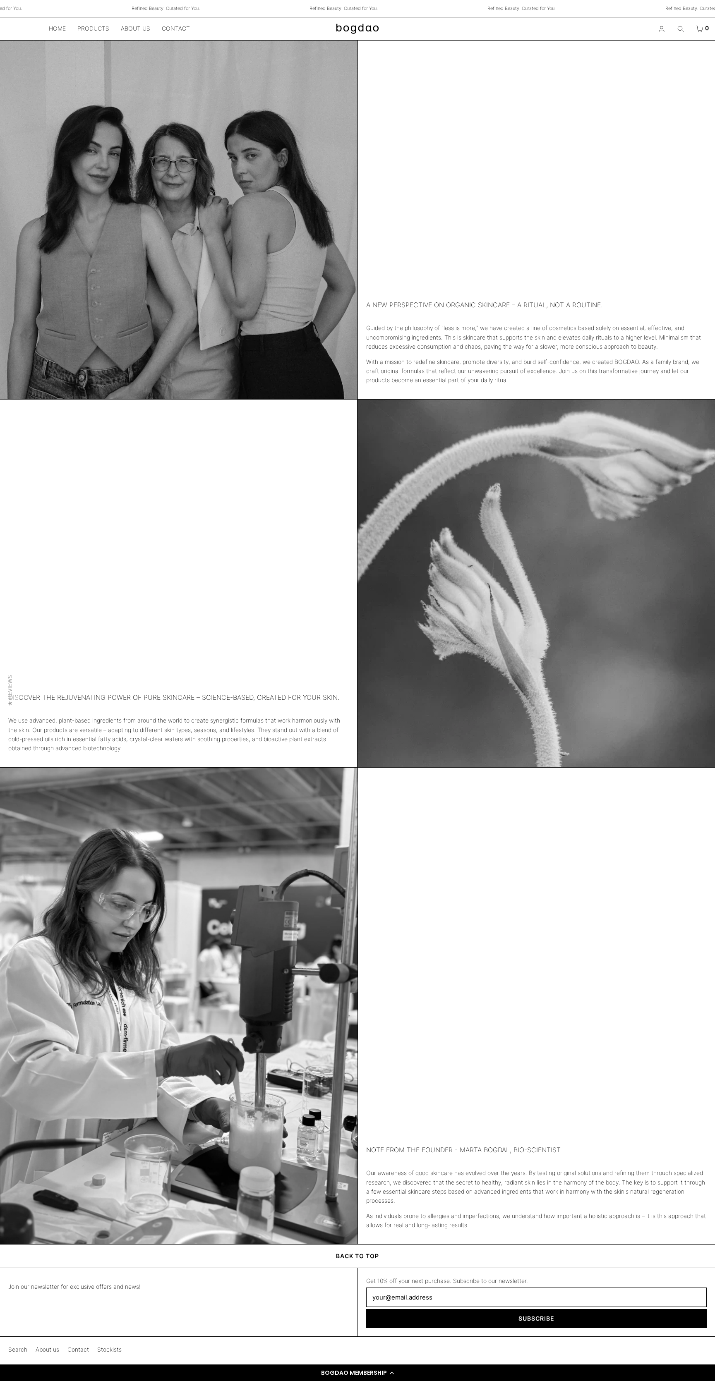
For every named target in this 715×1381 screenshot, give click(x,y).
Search (17, 1349)
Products (93, 28)
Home (57, 28)
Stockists (109, 1349)
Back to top (357, 1255)
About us (135, 28)
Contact (176, 28)
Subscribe (536, 1318)
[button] (357, 1372)
